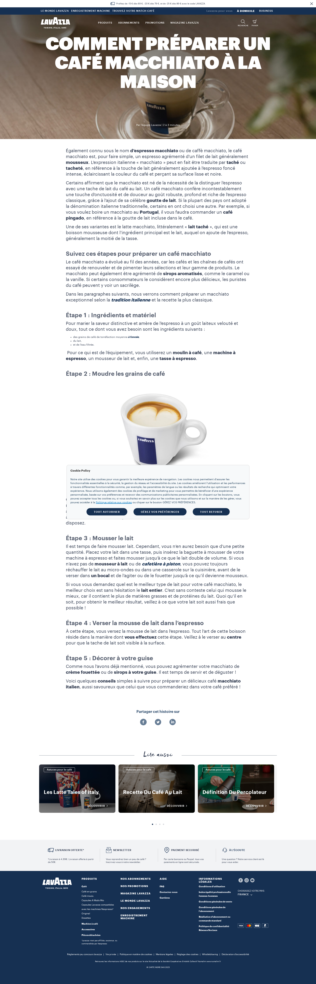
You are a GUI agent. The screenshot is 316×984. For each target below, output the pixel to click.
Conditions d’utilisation (212, 886)
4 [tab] (163, 824)
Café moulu (87, 896)
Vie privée (111, 954)
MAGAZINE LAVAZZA (136, 893)
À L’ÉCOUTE (237, 850)
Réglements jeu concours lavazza (84, 954)
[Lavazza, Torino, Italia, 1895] (55, 23)
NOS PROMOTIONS (134, 886)
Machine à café (90, 924)
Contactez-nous (168, 892)
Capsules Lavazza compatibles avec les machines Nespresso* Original (98, 909)
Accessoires (88, 929)
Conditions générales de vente (215, 902)
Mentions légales (164, 954)
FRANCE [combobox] (243, 894)
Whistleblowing (210, 954)
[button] (312, 4)
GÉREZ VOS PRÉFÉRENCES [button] (160, 511)
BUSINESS (266, 11)
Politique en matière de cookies (136, 954)
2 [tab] (156, 824)
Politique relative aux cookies (114, 502)
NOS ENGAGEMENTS (135, 908)
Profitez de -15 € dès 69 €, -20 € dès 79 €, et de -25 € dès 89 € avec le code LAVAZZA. (161, 4)
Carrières (165, 898)
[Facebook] (143, 722)
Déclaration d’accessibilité (235, 954)
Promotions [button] (155, 23)
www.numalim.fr (213, 961)
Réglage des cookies (187, 954)
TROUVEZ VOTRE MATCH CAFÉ (133, 11)
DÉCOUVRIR (96, 806)
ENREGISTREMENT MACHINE (90, 11)
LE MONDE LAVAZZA (55, 11)
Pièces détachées (91, 935)
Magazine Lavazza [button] (184, 23)
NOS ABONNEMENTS (136, 879)
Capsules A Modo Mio (93, 900)
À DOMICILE (246, 11)
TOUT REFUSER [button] (211, 511)
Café (84, 886)
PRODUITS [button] (105, 23)
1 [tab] (152, 824)
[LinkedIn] (172, 722)
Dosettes (86, 918)
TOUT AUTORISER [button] (107, 511)
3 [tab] (160, 824)
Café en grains (89, 892)
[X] (158, 722)
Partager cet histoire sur (158, 712)
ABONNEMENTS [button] (129, 23)
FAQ (162, 886)
